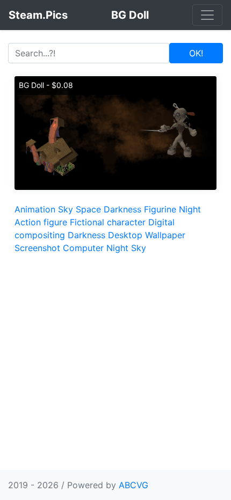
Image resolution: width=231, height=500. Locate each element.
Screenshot (37, 247)
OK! (196, 53)
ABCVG (133, 485)
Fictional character (108, 222)
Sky (65, 209)
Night (190, 209)
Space (88, 209)
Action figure (41, 222)
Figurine (160, 209)
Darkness (122, 209)
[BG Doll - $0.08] (115, 132)
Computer (83, 247)
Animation (35, 209)
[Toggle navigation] (207, 15)
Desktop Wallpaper (146, 235)
